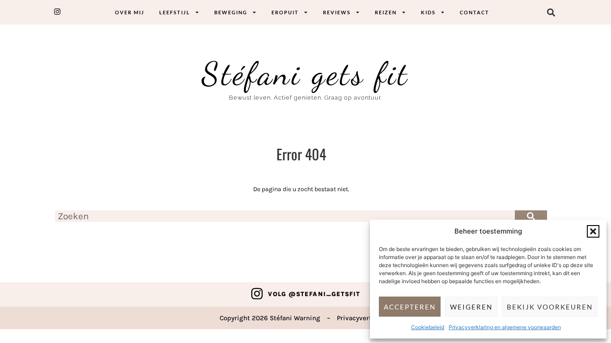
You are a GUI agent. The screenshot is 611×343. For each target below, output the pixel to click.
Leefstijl (174, 12)
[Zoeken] (531, 216)
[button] (593, 231)
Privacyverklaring (364, 318)
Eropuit (285, 12)
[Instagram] (256, 293)
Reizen (386, 12)
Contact (474, 12)
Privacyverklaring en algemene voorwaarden (505, 327)
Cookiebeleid (427, 327)
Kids (428, 12)
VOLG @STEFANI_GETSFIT (314, 294)
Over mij (129, 12)
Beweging (230, 12)
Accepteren (410, 307)
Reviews (337, 12)
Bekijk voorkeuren (550, 307)
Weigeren (471, 307)
